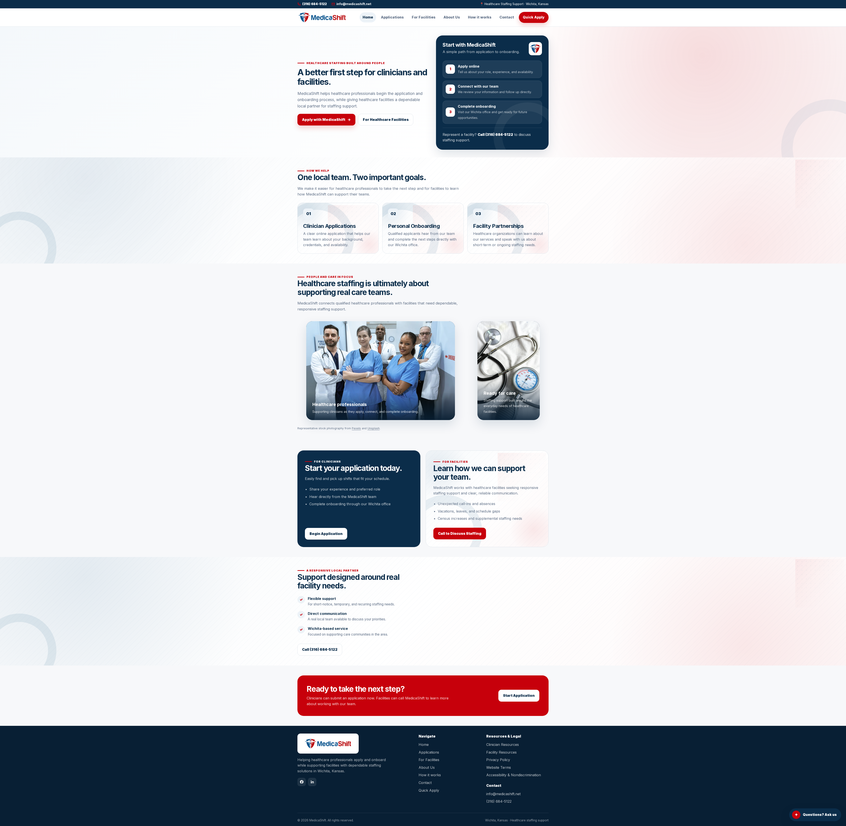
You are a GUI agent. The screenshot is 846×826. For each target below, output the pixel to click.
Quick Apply (534, 17)
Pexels (356, 428)
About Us (451, 17)
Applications (392, 17)
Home (368, 17)
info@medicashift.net (503, 794)
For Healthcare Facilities (386, 119)
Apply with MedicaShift (326, 119)
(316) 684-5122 (499, 801)
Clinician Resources (502, 744)
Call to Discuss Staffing (459, 533)
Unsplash (373, 428)
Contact (506, 17)
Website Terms (498, 767)
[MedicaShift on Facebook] (301, 782)
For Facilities (424, 17)
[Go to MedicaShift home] (322, 17)
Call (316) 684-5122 (495, 134)
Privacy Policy (498, 760)
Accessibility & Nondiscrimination (513, 775)
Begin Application (326, 533)
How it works (480, 17)
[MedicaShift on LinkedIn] (312, 782)
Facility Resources (501, 752)
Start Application (519, 695)
